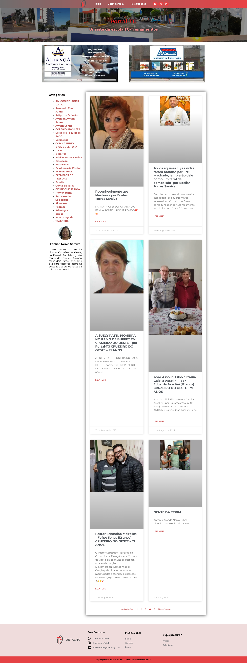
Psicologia (61, 210)
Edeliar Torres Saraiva (68, 157)
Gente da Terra (64, 185)
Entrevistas (62, 164)
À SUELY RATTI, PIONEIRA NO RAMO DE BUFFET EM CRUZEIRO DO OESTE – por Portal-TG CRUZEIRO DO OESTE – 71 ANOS (116, 343)
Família (60, 182)
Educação (61, 161)
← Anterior (127, 609)
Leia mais (100, 221)
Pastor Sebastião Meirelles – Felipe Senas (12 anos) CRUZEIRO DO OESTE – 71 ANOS (116, 539)
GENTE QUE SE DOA (67, 189)
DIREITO (60, 153)
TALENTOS (62, 220)
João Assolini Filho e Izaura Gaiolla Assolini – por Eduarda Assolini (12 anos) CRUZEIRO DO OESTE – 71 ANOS (175, 384)
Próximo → (164, 609)
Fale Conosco (138, 4)
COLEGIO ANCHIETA (67, 129)
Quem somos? (116, 4)
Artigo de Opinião (66, 115)
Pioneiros (61, 203)
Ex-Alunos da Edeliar (68, 168)
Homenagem (63, 192)
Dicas (58, 150)
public (59, 213)
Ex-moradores (63, 171)
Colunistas (61, 139)
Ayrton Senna (63, 125)
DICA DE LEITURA (66, 146)
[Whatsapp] (160, 4)
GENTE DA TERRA (167, 512)
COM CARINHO (64, 143)
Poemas (60, 206)
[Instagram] (166, 4)
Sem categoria (64, 217)
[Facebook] (155, 4)
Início (98, 4)
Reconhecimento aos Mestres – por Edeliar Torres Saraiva (112, 195)
